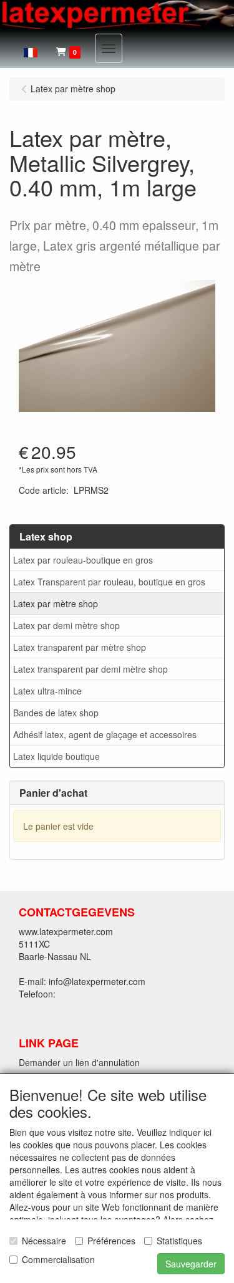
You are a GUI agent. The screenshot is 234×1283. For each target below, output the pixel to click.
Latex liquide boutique (56, 756)
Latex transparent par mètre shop (79, 647)
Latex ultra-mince (47, 691)
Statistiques (179, 1240)
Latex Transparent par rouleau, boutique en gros (109, 581)
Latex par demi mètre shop (66, 625)
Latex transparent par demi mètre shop (90, 669)
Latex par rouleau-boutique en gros (83, 560)
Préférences (111, 1240)
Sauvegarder (191, 1263)
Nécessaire (44, 1240)
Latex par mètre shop (55, 603)
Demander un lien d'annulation (79, 1062)
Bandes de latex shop (56, 712)
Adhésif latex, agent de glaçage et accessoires (105, 734)
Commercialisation (58, 1259)
